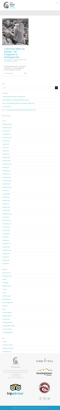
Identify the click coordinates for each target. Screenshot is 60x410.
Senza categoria (7, 312)
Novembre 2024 (7, 124)
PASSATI (5, 306)
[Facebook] (40, 398)
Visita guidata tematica (9, 326)
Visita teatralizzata (7, 332)
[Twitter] (48, 398)
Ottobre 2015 (6, 197)
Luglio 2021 (6, 144)
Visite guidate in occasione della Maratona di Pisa (16, 100)
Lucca (4, 292)
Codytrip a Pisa (7, 106)
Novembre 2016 (7, 180)
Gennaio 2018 (6, 160)
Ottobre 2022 (6, 131)
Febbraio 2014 (6, 220)
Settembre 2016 (7, 187)
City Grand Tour (23, 407)
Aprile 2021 (6, 147)
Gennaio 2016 (6, 194)
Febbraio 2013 (6, 243)
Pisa (5, 61)
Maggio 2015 (6, 200)
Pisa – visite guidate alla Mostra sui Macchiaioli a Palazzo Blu (18, 103)
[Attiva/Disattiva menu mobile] (57, 3)
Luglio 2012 (6, 257)
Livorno (5, 289)
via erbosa (15, 61)
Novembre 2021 (7, 137)
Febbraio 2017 (6, 170)
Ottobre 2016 (6, 184)
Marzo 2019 (6, 154)
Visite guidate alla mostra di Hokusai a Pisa (14, 96)
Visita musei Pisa (7, 329)
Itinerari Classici (7, 286)
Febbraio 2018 (6, 157)
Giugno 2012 (6, 260)
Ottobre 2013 (6, 227)
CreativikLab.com (44, 407)
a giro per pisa (6, 272)
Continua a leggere (8, 73)
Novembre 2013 (7, 223)
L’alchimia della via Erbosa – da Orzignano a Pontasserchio (14, 53)
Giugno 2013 (6, 233)
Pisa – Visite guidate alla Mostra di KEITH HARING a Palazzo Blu (19, 110)
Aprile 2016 (6, 190)
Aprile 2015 (6, 204)
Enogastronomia (7, 276)
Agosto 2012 (6, 253)
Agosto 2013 (6, 230)
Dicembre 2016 (7, 177)
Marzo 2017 (6, 167)
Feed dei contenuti (8, 345)
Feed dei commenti (8, 348)
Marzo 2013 (6, 240)
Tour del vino (6, 319)
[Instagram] (44, 398)
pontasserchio (9, 61)
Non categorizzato (8, 302)
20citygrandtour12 (9, 59)
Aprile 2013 (6, 237)
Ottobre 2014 (6, 210)
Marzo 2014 (6, 217)
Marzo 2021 (6, 151)
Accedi (5, 341)
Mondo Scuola (7, 296)
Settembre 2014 (7, 214)
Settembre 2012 (7, 250)
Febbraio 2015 (6, 207)
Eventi (4, 279)
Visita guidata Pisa (7, 322)
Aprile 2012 (6, 263)
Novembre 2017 (7, 164)
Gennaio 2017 (6, 174)
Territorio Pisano (7, 316)
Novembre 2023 (7, 127)
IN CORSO (6, 282)
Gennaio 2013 (6, 247)
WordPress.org (7, 351)
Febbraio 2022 (6, 134)
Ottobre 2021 (6, 141)
